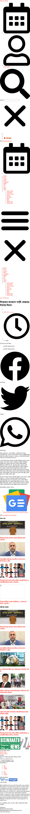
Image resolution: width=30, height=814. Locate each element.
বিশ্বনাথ (5, 176)
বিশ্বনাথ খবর (5, 298)
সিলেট (4, 177)
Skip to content (4, 0)
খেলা (4, 186)
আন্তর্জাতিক (6, 182)
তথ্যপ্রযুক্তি (9, 192)
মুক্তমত (8, 195)
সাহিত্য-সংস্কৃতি (10, 194)
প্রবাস (4, 189)
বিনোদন (4, 188)
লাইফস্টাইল (9, 197)
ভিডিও (8, 200)
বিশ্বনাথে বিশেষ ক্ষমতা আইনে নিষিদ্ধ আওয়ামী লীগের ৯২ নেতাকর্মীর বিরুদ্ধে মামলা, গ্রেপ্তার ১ (14, 581)
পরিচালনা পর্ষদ (10, 201)
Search (2, 100)
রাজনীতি (5, 183)
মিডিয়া (8, 198)
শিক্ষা (4, 185)
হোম (1, 298)
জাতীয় (4, 180)
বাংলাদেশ (5, 179)
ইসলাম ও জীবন (10, 191)
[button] (15, 84)
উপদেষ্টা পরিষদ (10, 203)
